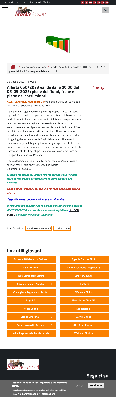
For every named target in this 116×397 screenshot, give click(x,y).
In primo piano (62, 228)
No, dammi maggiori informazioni (36, 394)
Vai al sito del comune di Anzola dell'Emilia (27, 2)
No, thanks (95, 385)
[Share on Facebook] (93, 88)
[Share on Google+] (104, 88)
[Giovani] (32, 11)
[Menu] (5, 9)
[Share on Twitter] (98, 88)
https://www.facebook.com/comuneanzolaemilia (36, 199)
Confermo (81, 385)
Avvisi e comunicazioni (33, 67)
